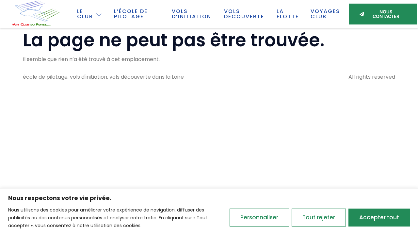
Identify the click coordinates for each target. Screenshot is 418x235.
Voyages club (325, 14)
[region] (209, 211)
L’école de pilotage (131, 14)
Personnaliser (259, 217)
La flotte (288, 14)
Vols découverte (244, 14)
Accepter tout (379, 217)
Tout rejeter (318, 217)
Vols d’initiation (191, 14)
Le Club (85, 14)
